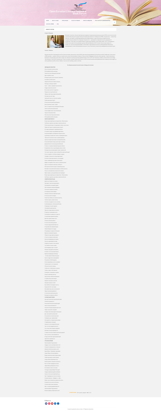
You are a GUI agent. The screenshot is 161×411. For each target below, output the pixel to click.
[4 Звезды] (74, 392)
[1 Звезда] (70, 392)
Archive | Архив (50, 24)
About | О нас (55, 20)
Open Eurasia (65, 20)
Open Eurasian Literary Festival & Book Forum (67, 12)
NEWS (47, 20)
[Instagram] (49, 403)
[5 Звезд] (75, 392)
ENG (58, 24)
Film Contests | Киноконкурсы (102, 20)
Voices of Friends (75, 20)
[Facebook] (46, 403)
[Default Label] (52, 403)
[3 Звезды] (72, 392)
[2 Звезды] (71, 392)
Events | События (87, 20)
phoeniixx (91, 409)
